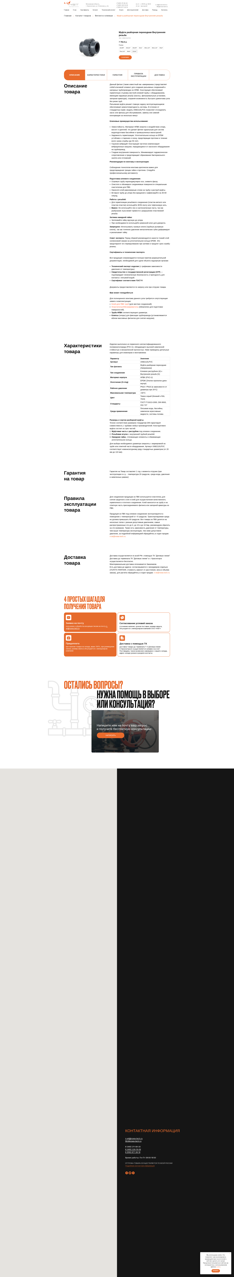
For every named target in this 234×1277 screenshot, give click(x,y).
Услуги (121, 10)
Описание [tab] (74, 75)
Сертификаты (84, 10)
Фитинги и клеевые (104, 16)
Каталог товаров (83, 16)
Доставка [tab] (159, 75)
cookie (218, 1267)
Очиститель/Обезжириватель (125, 307)
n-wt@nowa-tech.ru (161, 4)
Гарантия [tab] (117, 75)
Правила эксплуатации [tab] (138, 75)
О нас (75, 10)
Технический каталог (108, 10)
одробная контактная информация (141, 1166)
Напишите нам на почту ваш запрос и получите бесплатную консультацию (124, 727)
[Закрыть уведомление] (230, 1253)
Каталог (95, 10)
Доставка (145, 10)
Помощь (154, 10)
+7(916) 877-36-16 (122, 7)
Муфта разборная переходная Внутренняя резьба (140, 16)
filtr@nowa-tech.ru (162, 6)
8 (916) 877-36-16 (132, 1152)
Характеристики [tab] (96, 75)
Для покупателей (132, 10)
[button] (110, 735)
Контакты (164, 10)
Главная (66, 10)
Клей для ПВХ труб (120, 304)
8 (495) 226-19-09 (133, 1149)
